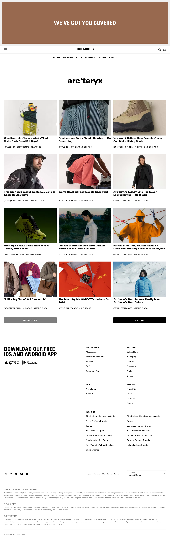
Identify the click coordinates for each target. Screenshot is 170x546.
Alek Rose (71, 308)
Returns (89, 361)
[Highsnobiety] (85, 49)
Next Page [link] (140, 320)
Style (79, 57)
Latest (56, 57)
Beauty (113, 57)
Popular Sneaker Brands (138, 440)
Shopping (68, 57)
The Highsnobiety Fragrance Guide (143, 416)
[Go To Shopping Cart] (164, 49)
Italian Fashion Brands (137, 445)
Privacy (97, 474)
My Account (91, 352)
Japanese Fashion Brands (139, 425)
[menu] (5, 49)
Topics (89, 425)
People (130, 421)
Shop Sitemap (92, 449)
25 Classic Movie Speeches (139, 435)
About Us (131, 388)
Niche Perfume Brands (96, 421)
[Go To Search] (159, 49)
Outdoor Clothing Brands (98, 440)
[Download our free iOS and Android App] (12, 362)
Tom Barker (71, 147)
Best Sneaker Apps (95, 430)
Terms (116, 474)
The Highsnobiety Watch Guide (100, 416)
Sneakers (90, 57)
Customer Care (93, 371)
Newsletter (91, 388)
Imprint (89, 474)
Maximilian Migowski (21, 308)
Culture (102, 57)
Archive (89, 393)
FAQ (88, 366)
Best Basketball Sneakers (138, 430)
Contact (130, 403)
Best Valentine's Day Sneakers (100, 445)
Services (131, 398)
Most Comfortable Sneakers (99, 435)
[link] (30, 124)
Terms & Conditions (95, 356)
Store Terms (107, 474)
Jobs (129, 393)
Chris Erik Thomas (20, 147)
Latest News (132, 352)
